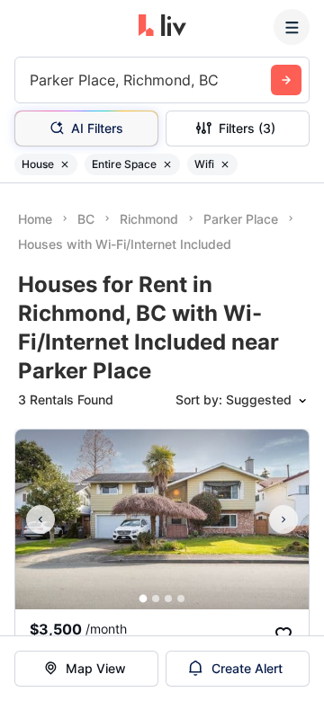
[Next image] (283, 519)
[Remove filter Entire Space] (167, 164)
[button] (144, 599)
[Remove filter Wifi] (225, 164)
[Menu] (292, 27)
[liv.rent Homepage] (162, 27)
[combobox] (32, 80)
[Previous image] (40, 519)
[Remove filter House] (65, 164)
